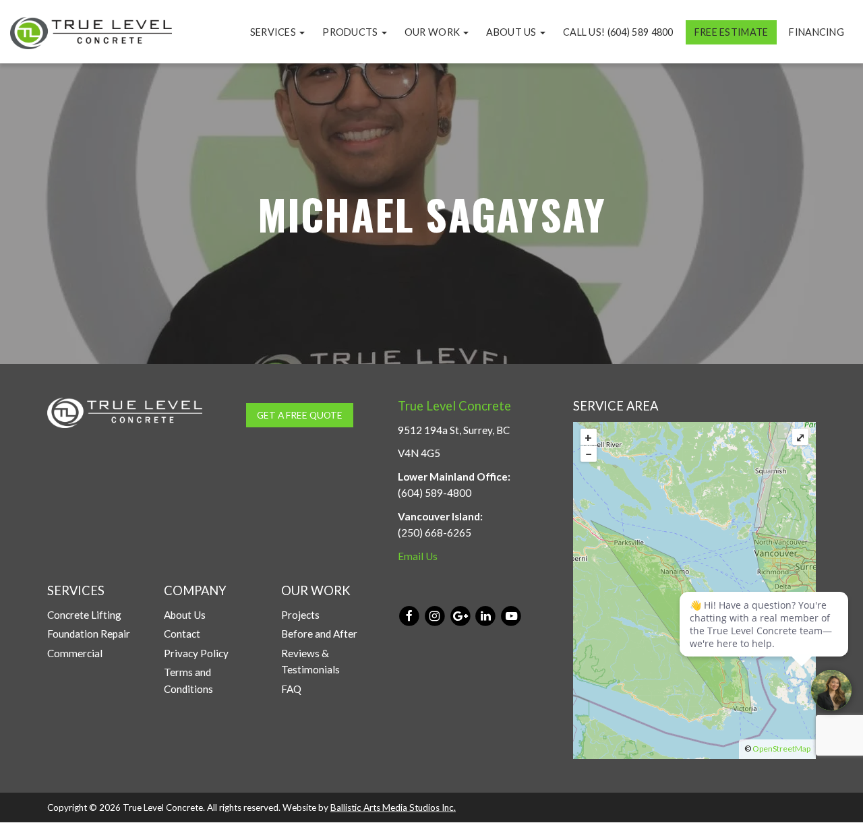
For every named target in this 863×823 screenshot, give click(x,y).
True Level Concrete (454, 405)
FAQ (291, 689)
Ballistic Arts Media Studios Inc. (393, 807)
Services (274, 32)
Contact (182, 634)
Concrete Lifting (84, 615)
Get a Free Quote (300, 415)
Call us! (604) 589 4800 (618, 32)
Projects (300, 615)
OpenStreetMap (781, 748)
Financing (816, 32)
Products (351, 32)
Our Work (434, 32)
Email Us (418, 556)
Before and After (319, 634)
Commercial (74, 653)
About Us (512, 32)
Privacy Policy (196, 653)
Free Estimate (731, 32)
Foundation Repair (88, 634)
